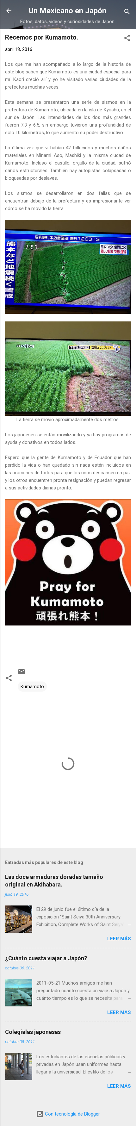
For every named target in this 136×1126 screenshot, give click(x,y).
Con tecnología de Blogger (72, 1114)
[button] (127, 39)
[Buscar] (127, 12)
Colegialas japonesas (33, 1032)
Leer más (119, 939)
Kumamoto (32, 686)
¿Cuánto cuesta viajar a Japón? (46, 958)
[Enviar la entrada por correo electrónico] (21, 674)
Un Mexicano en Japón (67, 10)
